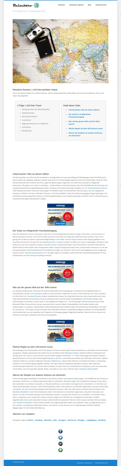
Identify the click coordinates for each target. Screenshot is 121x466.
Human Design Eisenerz (74, 239)
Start (14, 11)
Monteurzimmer (101, 5)
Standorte (61, 5)
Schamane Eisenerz (69, 185)
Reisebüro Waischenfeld (88, 369)
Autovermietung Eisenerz (34, 253)
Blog (89, 5)
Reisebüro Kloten (50, 245)
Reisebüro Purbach (72, 353)
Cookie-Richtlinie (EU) (101, 463)
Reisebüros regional (76, 5)
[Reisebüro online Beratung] (26, 4)
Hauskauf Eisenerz (34, 296)
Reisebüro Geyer (70, 381)
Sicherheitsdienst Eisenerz (97, 188)
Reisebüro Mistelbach (21, 392)
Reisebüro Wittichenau (52, 361)
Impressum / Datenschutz (84, 463)
